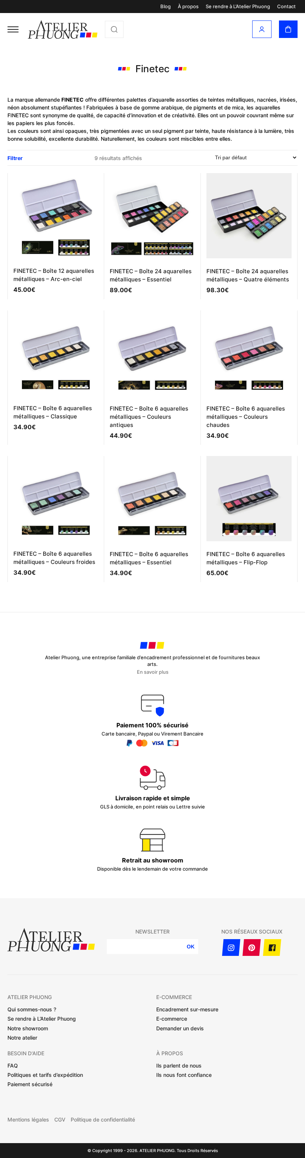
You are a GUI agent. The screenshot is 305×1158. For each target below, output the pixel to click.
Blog (165, 6)
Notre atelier (22, 1037)
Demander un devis (180, 1028)
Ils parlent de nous (179, 1065)
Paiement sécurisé (29, 1084)
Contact (286, 6)
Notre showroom (27, 1028)
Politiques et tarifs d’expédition (45, 1075)
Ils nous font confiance (184, 1075)
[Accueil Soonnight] (62, 29)
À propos (188, 6)
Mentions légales (28, 1120)
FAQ (12, 1065)
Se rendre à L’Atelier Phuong (238, 6)
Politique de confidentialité (103, 1120)
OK (191, 947)
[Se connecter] (262, 29)
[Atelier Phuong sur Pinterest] (252, 947)
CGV (59, 1120)
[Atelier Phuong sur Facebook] (272, 947)
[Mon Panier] (288, 29)
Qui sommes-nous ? (31, 1009)
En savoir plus (152, 672)
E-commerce (171, 1018)
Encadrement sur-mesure (187, 1009)
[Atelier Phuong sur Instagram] (231, 947)
